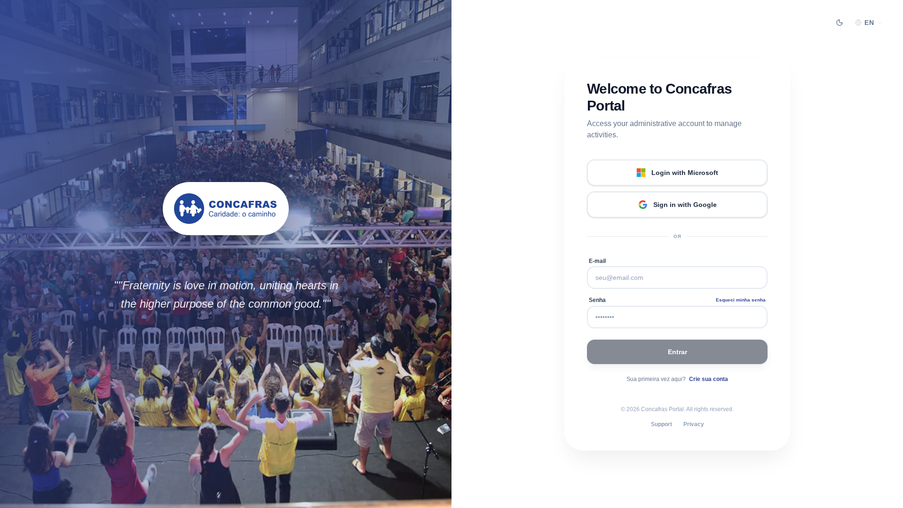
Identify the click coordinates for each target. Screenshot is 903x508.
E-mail (597, 261)
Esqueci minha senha (741, 299)
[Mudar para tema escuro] (839, 22)
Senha (597, 300)
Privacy (693, 424)
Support (661, 424)
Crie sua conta (708, 379)
